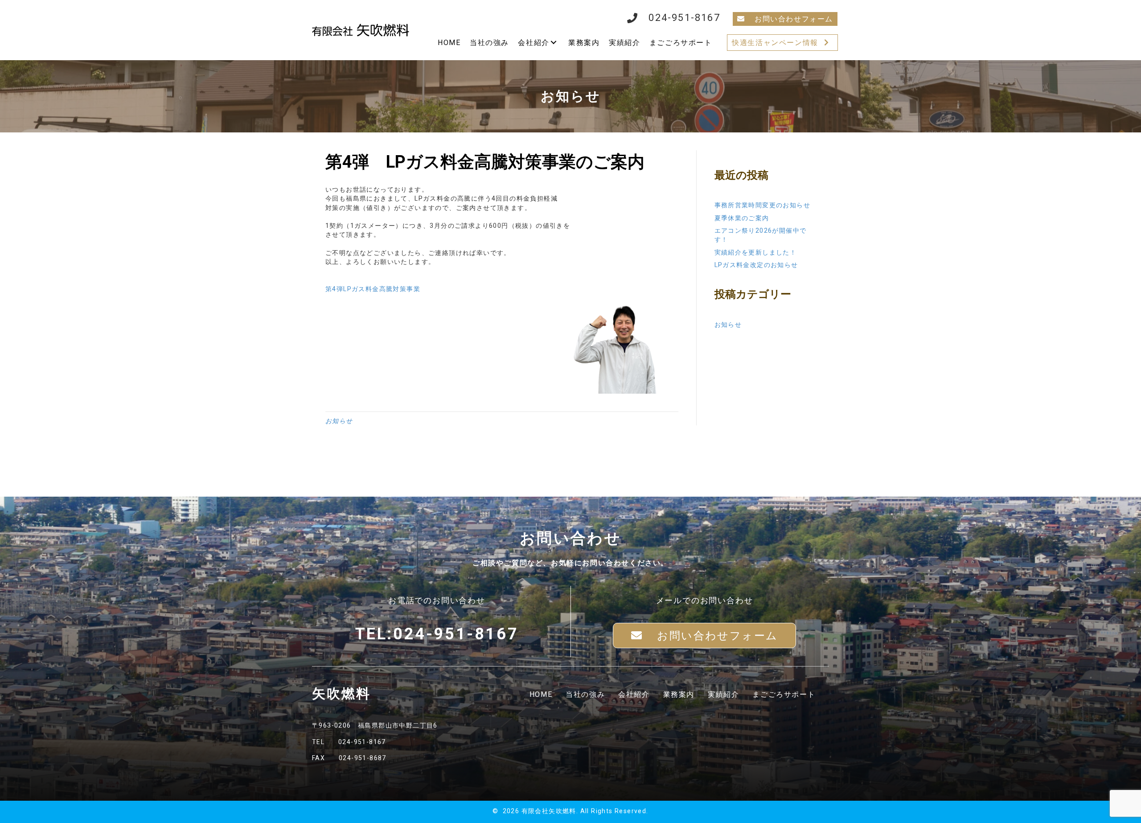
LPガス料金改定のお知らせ (756, 264)
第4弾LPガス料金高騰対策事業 (372, 288)
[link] (449, 42)
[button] (785, 19)
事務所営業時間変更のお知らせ (762, 205)
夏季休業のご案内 (741, 218)
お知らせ (339, 420)
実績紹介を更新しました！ (755, 252)
